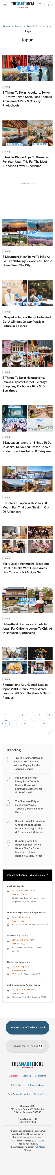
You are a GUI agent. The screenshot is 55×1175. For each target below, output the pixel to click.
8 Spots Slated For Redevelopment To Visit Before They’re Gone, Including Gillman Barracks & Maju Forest (28, 848)
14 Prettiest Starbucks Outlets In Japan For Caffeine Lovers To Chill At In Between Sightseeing (27, 628)
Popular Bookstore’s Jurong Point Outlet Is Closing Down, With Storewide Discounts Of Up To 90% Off (28, 785)
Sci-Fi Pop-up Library (17, 935)
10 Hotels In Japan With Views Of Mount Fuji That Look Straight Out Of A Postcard (25, 507)
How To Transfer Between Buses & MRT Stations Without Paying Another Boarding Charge (28, 763)
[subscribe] (40, 1046)
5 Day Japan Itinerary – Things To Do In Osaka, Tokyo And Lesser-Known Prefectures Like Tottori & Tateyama (26, 447)
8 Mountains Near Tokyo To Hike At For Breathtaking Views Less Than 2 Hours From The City (26, 261)
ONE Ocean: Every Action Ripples (23, 985)
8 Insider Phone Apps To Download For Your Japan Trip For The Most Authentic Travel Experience (25, 161)
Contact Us (40, 1076)
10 (48, 715)
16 (43, 723)
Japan (49, 26)
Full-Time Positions (35, 1085)
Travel (18, 26)
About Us (26, 1076)
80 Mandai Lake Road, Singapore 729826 (30, 925)
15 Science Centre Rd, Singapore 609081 (29, 997)
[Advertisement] (27, 198)
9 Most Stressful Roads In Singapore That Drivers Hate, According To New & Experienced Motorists (30, 827)
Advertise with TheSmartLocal (27, 1027)
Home (6, 26)
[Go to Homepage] (22, 4)
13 (25, 723)
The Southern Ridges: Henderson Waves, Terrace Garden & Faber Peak (29, 807)
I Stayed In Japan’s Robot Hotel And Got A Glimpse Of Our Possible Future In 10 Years (26, 321)
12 (15, 723)
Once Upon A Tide (15, 886)
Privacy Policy (40, 1094)
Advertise (13, 1076)
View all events (37, 875)
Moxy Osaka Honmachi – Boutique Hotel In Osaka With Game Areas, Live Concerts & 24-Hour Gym (25, 568)
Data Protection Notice (19, 1094)
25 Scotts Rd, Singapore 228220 (26, 974)
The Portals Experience (18, 962)
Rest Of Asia (34, 26)
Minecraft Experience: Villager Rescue (26, 912)
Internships (16, 1085)
